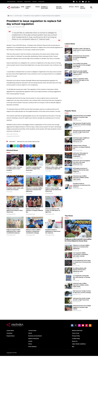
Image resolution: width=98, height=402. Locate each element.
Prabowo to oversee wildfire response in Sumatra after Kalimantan (34, 189)
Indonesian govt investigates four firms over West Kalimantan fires (81, 162)
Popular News (27, 1)
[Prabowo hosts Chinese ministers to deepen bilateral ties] (34, 201)
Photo (77, 6)
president (12, 141)
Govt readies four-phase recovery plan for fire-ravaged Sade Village (81, 65)
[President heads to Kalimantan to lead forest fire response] (53, 222)
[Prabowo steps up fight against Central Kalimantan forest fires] (53, 180)
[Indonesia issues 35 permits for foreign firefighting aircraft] (68, 58)
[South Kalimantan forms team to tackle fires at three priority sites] (68, 262)
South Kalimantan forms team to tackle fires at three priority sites (82, 262)
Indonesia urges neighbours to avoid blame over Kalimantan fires (81, 139)
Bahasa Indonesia (11, 1)
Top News (34, 1)
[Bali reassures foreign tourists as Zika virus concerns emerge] (68, 125)
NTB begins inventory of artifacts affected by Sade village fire (81, 170)
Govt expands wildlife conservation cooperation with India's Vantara (80, 254)
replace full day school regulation (28, 141)
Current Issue (28, 7)
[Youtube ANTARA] (83, 1)
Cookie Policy (76, 338)
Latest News (20, 1)
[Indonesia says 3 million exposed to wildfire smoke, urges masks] (68, 178)
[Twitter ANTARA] (77, 1)
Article (71, 6)
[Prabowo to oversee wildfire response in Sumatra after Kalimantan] (34, 180)
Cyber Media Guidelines (79, 344)
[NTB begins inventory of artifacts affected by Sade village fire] (68, 170)
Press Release (82, 7)
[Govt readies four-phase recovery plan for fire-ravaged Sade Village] (68, 65)
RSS (73, 346)
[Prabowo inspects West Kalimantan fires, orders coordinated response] (15, 222)
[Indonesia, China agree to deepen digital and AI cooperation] (68, 155)
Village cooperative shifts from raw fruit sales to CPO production (81, 80)
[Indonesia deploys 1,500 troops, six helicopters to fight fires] (53, 201)
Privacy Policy (76, 336)
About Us (74, 341)
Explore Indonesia (59, 7)
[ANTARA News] (13, 7)
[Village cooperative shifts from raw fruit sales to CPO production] (68, 81)
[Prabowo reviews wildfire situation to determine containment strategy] (34, 222)
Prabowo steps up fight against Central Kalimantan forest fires (53, 189)
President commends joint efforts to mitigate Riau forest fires (33, 168)
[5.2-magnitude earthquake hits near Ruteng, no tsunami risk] (68, 278)
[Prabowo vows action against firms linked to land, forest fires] (15, 201)
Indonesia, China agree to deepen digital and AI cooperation (80, 154)
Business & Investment (44, 7)
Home (22, 6)
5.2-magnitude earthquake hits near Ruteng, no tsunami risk (81, 277)
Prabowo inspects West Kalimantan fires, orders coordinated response (13, 231)
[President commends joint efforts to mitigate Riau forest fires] (34, 160)
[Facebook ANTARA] (73, 1)
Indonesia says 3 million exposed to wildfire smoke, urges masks (81, 177)
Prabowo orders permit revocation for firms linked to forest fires (78, 240)
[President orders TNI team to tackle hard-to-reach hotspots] (15, 160)
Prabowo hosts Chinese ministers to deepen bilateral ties (34, 210)
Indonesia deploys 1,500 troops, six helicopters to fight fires (52, 210)
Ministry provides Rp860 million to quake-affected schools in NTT (80, 72)
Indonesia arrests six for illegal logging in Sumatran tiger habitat (82, 117)
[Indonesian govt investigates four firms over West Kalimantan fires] (68, 163)
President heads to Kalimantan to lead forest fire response (52, 231)
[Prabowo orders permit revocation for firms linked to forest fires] (78, 228)
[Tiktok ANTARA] (86, 1)
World (37, 6)
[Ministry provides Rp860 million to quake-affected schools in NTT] (68, 73)
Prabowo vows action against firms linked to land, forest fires (15, 210)
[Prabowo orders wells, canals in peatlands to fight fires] (53, 160)
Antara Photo (41, 1)
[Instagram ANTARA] (79, 1)
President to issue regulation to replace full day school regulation (42, 15)
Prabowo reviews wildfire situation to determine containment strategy (33, 231)
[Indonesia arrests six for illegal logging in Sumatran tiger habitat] (68, 117)
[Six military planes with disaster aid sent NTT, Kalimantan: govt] (68, 270)
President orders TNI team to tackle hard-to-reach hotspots (14, 168)
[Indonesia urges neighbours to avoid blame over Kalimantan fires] (68, 140)
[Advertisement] (78, 30)
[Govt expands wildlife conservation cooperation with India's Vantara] (68, 255)
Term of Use (75, 333)
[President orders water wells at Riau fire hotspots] (15, 180)
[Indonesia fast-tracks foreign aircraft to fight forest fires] (68, 132)
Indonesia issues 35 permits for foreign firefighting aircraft (81, 57)
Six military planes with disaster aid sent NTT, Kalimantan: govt (79, 269)
